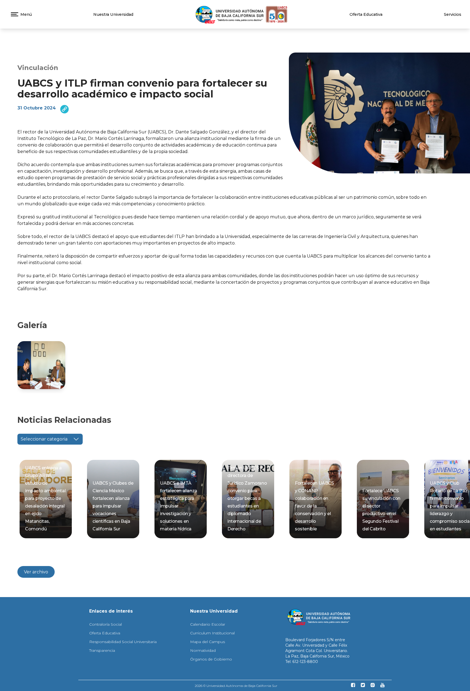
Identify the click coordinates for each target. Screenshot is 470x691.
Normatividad (203, 650)
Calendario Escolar (207, 624)
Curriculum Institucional (212, 633)
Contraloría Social (105, 624)
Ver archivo (36, 571)
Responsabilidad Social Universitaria (123, 641)
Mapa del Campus (207, 641)
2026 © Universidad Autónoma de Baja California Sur (236, 686)
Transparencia (102, 650)
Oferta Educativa (366, 14)
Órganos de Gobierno (211, 659)
